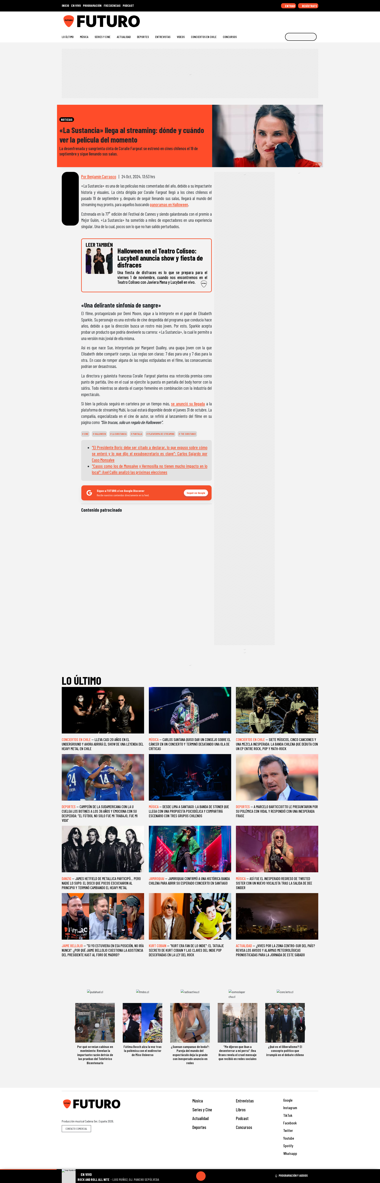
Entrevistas (162, 37)
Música (84, 37)
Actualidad (124, 37)
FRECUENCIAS (112, 5)
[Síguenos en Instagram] (278, 20)
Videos (181, 37)
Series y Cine (102, 37)
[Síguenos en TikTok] (285, 20)
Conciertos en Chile (204, 37)
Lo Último (68, 37)
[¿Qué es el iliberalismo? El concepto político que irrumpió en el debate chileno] (285, 1023)
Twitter (287, 1130)
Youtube (288, 1138)
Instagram (289, 1107)
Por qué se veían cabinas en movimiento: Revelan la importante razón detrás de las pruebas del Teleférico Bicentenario (95, 1055)
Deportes (143, 37)
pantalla (137, 433)
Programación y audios (293, 1175)
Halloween (100, 433)
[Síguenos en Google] (272, 20)
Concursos (230, 37)
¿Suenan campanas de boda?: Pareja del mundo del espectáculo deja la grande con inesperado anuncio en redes (190, 1055)
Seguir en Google (196, 492)
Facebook (289, 1123)
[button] (28, 1169)
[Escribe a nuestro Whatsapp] (316, 20)
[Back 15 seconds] (191, 1176)
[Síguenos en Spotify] (310, 20)
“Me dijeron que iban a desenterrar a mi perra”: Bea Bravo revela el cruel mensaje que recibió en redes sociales (237, 1053)
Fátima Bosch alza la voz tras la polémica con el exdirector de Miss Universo (143, 1051)
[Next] (220, 1176)
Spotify (287, 1145)
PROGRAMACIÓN (92, 5)
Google (287, 1100)
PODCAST (128, 5)
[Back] (182, 1176)
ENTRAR (289, 6)
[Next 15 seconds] (210, 1176)
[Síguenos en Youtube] (304, 20)
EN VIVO (76, 5)
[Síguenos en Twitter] (297, 20)
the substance (188, 433)
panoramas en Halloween (169, 204)
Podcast (242, 1118)
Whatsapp (289, 1153)
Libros (241, 1109)
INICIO (65, 5)
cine (86, 433)
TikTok (287, 1115)
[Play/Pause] (201, 1176)
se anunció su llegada (188, 403)
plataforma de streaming (161, 433)
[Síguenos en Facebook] (291, 20)
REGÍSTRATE (309, 6)
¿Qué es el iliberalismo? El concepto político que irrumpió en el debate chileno (285, 1051)
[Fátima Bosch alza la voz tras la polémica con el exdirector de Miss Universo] (142, 1023)
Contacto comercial (76, 1128)
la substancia (119, 433)
